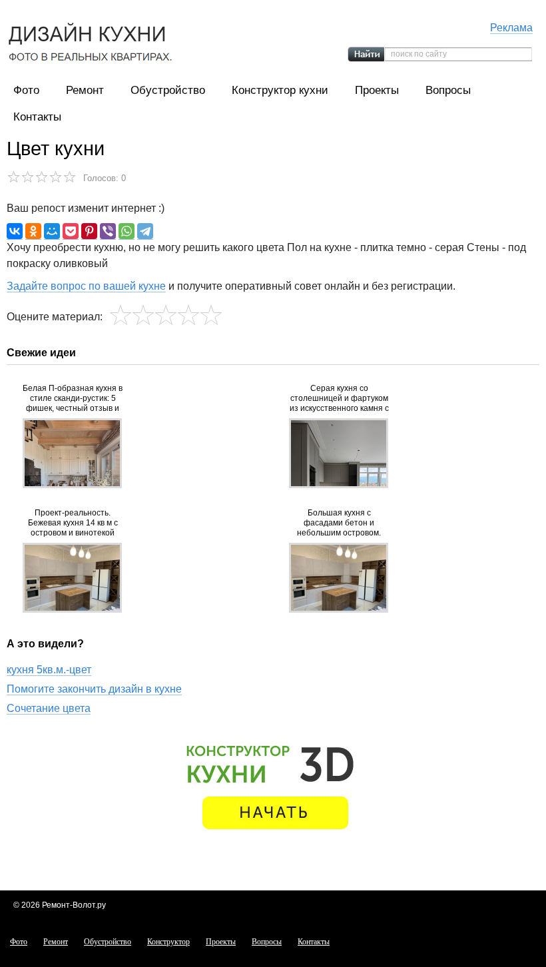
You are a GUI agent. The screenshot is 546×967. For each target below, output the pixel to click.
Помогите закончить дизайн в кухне (94, 689)
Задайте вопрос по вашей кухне (86, 286)
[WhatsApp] (127, 231)
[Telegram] (145, 231)
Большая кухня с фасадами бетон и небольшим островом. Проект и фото (339, 523)
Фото (26, 90)
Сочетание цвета (49, 708)
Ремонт (85, 90)
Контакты (37, 117)
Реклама (511, 27)
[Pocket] (71, 231)
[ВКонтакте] (15, 231)
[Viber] (108, 231)
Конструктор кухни (280, 90)
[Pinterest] (89, 231)
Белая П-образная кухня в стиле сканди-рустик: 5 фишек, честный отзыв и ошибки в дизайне (73, 399)
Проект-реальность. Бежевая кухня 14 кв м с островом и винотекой (73, 522)
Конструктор (168, 941)
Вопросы (448, 90)
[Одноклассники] (33, 231)
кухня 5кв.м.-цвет (49, 669)
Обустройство (168, 90)
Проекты (377, 90)
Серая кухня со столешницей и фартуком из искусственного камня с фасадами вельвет (339, 399)
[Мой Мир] (52, 231)
